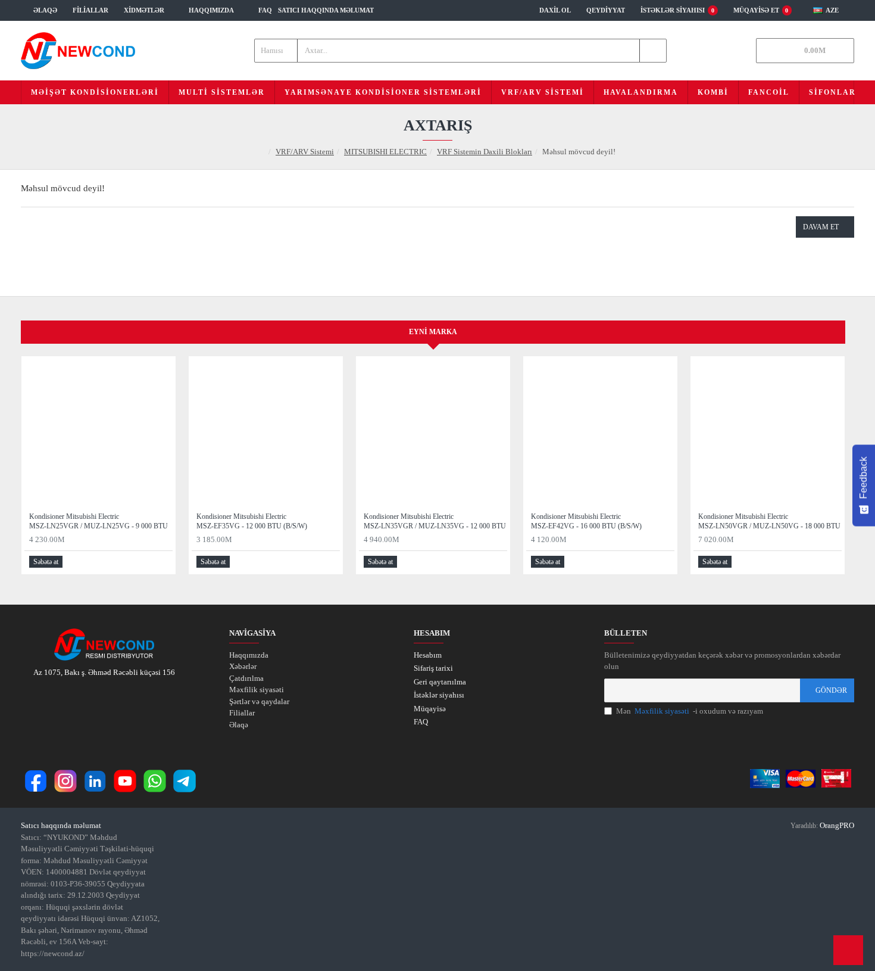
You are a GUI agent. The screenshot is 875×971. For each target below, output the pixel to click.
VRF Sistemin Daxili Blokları (484, 151)
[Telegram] (184, 781)
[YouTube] (125, 781)
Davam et (821, 227)
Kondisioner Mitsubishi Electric (98, 521)
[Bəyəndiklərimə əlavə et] (149, 562)
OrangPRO (837, 825)
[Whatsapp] (155, 781)
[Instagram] (65, 781)
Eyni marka (433, 332)
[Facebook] (36, 781)
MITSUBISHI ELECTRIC (385, 151)
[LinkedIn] (95, 781)
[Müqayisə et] (163, 562)
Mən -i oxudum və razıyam (689, 711)
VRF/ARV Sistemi (305, 151)
